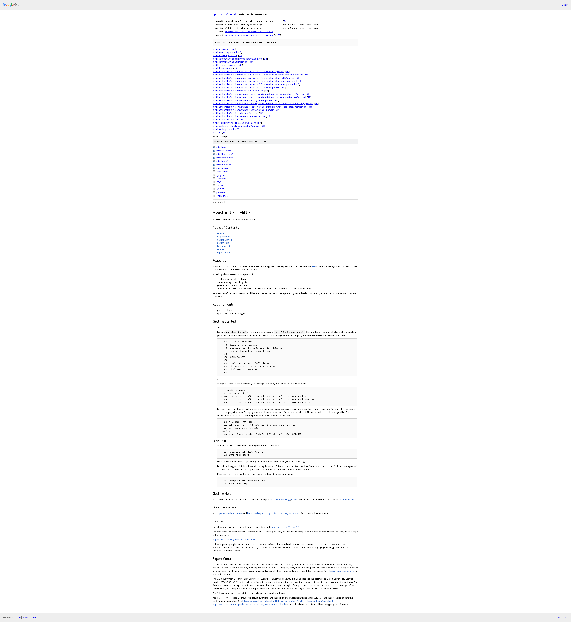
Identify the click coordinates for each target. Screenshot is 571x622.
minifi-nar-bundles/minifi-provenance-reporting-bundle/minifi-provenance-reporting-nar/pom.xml (259, 94)
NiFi (314, 266)
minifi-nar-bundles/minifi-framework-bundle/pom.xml (238, 90)
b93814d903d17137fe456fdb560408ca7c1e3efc (249, 31)
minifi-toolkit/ (222, 168)
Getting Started (224, 239)
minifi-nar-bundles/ (225, 164)
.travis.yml (221, 178)
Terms (34, 617)
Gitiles (18, 617)
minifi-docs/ (222, 161)
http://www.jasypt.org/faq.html (291, 601)
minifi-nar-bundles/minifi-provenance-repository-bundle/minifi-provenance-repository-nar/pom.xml (260, 106)
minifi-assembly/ (224, 150)
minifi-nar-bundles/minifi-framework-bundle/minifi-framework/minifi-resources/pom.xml (255, 81)
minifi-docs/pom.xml (222, 68)
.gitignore (220, 175)
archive (294, 499)
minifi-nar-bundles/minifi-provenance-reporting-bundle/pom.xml (243, 100)
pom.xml (217, 132)
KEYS (218, 182)
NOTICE (220, 189)
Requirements (223, 236)
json (565, 617)
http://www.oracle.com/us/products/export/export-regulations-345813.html (249, 604)
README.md (222, 196)
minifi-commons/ (224, 157)
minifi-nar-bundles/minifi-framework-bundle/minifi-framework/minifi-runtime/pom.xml (254, 84)
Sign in (565, 4)
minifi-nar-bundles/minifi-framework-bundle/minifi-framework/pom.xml (247, 87)
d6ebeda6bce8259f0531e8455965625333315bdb (249, 35)
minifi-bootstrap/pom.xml (225, 55)
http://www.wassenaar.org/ (341, 570)
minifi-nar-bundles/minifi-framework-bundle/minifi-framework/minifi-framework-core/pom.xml (258, 74)
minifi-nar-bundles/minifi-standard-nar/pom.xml (235, 113)
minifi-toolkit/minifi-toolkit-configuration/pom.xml (236, 126)
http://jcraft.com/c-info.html (319, 601)
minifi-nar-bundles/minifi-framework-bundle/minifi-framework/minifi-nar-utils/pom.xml (254, 77)
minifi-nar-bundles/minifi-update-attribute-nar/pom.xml (239, 116)
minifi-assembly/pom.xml (225, 52)
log (286, 21)
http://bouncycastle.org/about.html (259, 601)
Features (221, 233)
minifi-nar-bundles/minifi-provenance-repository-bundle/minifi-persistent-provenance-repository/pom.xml (263, 103)
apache (217, 14)
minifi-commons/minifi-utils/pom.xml (230, 61)
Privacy (26, 617)
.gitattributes (222, 171)
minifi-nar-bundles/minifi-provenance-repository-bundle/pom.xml (244, 109)
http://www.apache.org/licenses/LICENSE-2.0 (234, 539)
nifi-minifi (230, 14)
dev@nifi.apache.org (280, 499)
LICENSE (220, 185)
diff (277, 35)
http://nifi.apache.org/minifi (230, 513)
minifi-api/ (221, 147)
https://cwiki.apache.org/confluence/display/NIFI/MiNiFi (273, 513)
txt (558, 617)
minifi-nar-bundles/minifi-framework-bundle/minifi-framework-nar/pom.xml (248, 71)
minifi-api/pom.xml (221, 49)
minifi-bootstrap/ (224, 154)
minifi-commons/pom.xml (225, 65)
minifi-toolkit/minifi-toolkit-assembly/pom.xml (234, 122)
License (220, 249)
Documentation (224, 246)
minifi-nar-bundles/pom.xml (226, 119)
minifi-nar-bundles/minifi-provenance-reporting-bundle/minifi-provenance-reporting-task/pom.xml (259, 97)
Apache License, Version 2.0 (285, 527)
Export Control (224, 252)
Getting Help (223, 242)
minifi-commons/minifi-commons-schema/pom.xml (237, 58)
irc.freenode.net (346, 499)
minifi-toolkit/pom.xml (223, 129)
